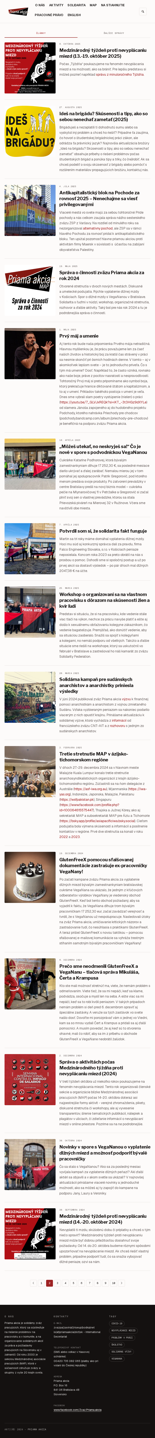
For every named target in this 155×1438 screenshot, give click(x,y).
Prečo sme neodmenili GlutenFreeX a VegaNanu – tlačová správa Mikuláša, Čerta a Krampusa (99, 972)
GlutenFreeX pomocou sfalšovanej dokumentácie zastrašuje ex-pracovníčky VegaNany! (103, 865)
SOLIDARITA (76, 5)
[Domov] (18, 11)
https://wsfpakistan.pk (77, 799)
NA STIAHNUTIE (113, 5)
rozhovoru (117, 726)
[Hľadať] (143, 11)
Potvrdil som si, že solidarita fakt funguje (103, 531)
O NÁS (40, 5)
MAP (93, 5)
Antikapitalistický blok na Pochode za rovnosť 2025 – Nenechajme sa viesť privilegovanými (99, 198)
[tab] (41, 33)
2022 (63, 837)
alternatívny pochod (98, 228)
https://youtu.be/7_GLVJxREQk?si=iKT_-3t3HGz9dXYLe (103, 402)
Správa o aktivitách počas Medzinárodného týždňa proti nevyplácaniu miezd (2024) (91, 1067)
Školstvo (117, 1344)
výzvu (126, 699)
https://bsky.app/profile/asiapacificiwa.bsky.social (97, 821)
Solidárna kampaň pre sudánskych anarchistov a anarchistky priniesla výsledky (96, 685)
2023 (75, 837)
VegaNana (117, 1358)
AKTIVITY (56, 5)
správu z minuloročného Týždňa (120, 74)
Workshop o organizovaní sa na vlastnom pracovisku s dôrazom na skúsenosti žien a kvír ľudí (104, 600)
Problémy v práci (122, 1337)
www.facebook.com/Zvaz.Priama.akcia (78, 1410)
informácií (119, 720)
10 (113, 1283)
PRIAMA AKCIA (37, 1429)
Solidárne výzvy (121, 1351)
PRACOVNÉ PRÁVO (49, 15)
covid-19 (117, 1323)
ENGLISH (74, 15)
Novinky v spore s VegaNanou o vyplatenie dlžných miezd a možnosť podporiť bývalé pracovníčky (104, 1152)
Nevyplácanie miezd (123, 1330)
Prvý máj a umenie (78, 336)
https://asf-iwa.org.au (90, 789)
